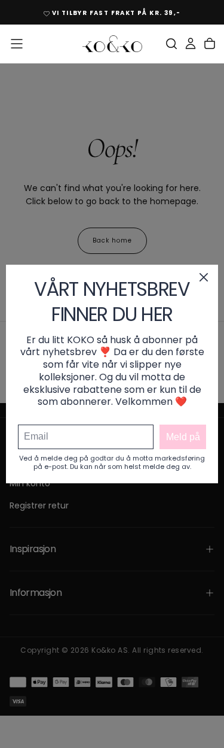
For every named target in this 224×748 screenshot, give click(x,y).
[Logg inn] (190, 43)
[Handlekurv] (209, 43)
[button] (17, 44)
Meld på (183, 437)
